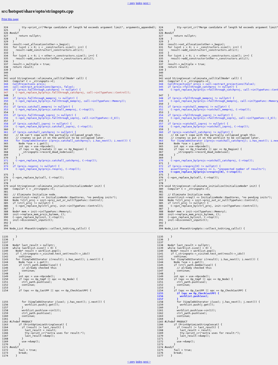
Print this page (10, 19)
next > (147, 3)
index (139, 3)
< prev (131, 3)
